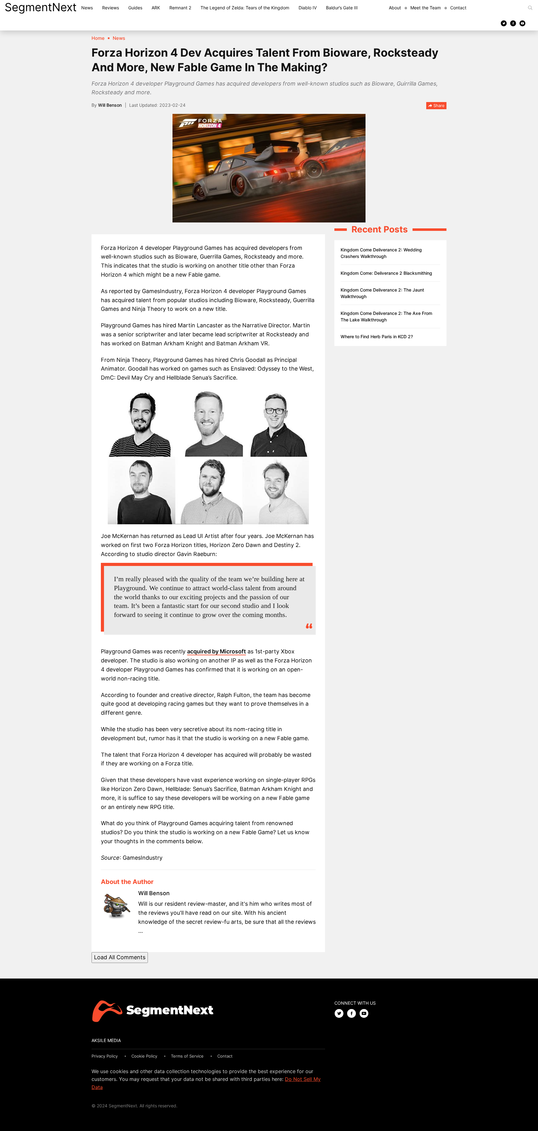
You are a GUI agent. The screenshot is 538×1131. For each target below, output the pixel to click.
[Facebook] (513, 23)
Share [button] (438, 105)
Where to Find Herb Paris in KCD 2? (377, 336)
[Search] (530, 8)
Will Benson (110, 105)
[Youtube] (522, 23)
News (87, 7)
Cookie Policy (144, 1056)
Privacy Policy (105, 1056)
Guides (135, 7)
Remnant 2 (180, 7)
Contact (458, 7)
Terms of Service (187, 1056)
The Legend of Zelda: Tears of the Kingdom (245, 7)
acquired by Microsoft (216, 651)
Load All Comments (119, 957)
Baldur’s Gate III (342, 7)
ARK (156, 7)
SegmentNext (41, 7)
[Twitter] (504, 23)
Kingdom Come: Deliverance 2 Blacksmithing (386, 273)
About (395, 7)
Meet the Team (425, 7)
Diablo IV (308, 7)
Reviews (110, 7)
